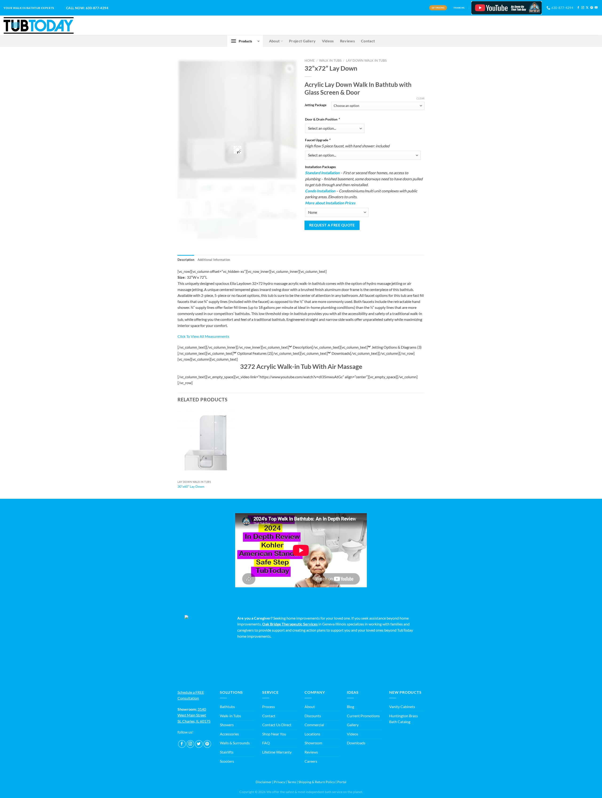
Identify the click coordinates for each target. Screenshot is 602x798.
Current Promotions (363, 715)
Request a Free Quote (332, 225)
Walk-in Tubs (230, 715)
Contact (368, 41)
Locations (312, 734)
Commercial (314, 724)
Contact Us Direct (276, 724)
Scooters (227, 761)
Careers (311, 761)
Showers (227, 724)
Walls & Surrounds (235, 743)
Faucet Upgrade (317, 140)
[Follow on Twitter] (199, 744)
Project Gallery (302, 41)
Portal (341, 782)
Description (302, 347)
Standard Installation (322, 172)
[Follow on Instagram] (582, 7)
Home (310, 60)
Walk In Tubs (330, 60)
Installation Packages (320, 167)
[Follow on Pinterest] (591, 7)
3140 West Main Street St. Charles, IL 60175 (194, 715)
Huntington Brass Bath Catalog (403, 718)
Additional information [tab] (214, 260)
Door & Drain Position (322, 119)
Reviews (347, 41)
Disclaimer (264, 782)
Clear (420, 98)
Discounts (313, 715)
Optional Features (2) (254, 353)
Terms (291, 782)
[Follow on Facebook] (578, 7)
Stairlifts (227, 752)
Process (268, 706)
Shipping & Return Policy (316, 782)
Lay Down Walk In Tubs (366, 60)
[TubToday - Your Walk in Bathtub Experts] (39, 25)
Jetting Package (315, 105)
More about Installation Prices (330, 203)
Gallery (353, 724)
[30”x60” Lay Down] (207, 443)
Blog (350, 706)
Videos (328, 41)
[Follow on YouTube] (596, 7)
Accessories (229, 734)
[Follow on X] (587, 7)
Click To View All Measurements (203, 336)
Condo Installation (320, 191)
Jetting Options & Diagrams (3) (397, 347)
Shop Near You (274, 734)
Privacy (279, 782)
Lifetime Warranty (277, 752)
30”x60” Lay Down (191, 486)
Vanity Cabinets (402, 706)
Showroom (313, 743)
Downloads (341, 353)
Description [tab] (186, 260)
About (274, 41)
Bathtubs (227, 706)
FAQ (266, 743)
